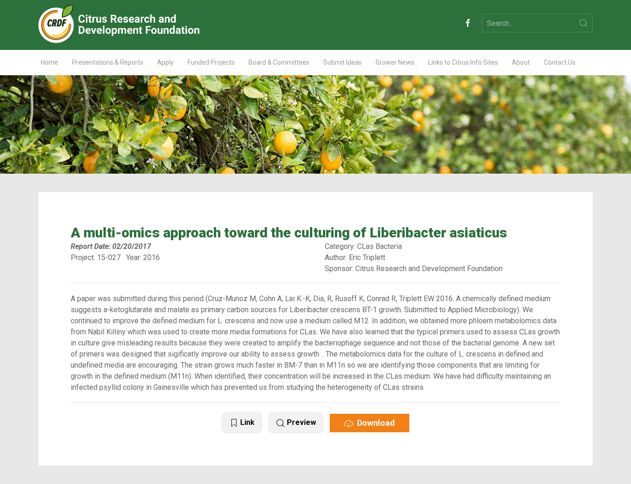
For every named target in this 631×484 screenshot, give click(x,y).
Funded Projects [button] (211, 62)
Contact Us (560, 62)
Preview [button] (300, 422)
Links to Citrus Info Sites (463, 62)
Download (374, 423)
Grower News (395, 62)
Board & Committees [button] (279, 62)
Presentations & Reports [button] (107, 62)
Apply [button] (165, 62)
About (521, 62)
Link (246, 422)
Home (49, 62)
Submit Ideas (342, 62)
